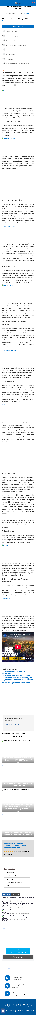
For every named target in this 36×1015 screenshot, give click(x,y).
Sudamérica (26, 13)
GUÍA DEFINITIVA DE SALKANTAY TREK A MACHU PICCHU (18, 784)
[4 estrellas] (11, 851)
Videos (9, 886)
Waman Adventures (8, 21)
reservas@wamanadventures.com (22, 995)
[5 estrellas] (13, 851)
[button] (6, 894)
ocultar (20, 26)
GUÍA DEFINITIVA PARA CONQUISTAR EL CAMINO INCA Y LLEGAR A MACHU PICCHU (18, 760)
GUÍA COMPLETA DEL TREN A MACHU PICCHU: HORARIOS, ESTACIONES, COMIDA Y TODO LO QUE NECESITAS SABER (18, 807)
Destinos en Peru (12, 876)
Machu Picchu (11, 872)
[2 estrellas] (7, 851)
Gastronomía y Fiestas (14, 883)
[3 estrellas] (9, 851)
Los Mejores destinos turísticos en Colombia (17, 677)
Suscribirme (18, 957)
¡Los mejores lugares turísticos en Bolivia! (16, 683)
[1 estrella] (5, 851)
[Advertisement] (18, 184)
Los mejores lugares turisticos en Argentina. (17, 675)
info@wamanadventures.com (20, 993)
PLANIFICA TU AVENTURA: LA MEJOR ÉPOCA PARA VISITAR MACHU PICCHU (18, 833)
